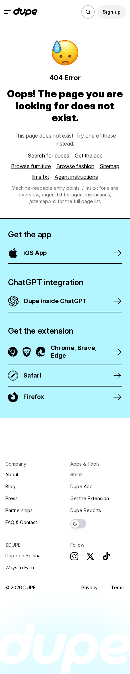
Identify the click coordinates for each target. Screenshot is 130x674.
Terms (118, 587)
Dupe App (81, 486)
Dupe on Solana (23, 555)
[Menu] (7, 12)
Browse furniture (31, 166)
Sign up (112, 12)
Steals (77, 474)
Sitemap (109, 166)
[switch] (78, 523)
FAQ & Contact (21, 522)
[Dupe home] (25, 12)
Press (11, 498)
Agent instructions (76, 176)
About (11, 474)
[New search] (88, 12)
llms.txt (40, 176)
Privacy (89, 587)
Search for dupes (48, 155)
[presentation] (65, 337)
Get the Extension (89, 498)
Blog (10, 486)
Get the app (89, 155)
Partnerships (19, 510)
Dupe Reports (85, 510)
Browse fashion (75, 166)
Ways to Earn (19, 567)
